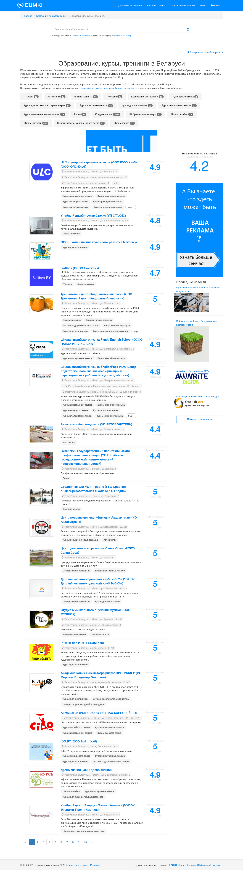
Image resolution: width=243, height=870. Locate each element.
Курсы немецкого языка (75, 201)
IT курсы (30, 97)
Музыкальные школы (74, 634)
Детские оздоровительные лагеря (81, 325)
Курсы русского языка (109, 732)
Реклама (95, 865)
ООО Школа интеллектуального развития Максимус (99, 242)
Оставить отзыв (156, 5)
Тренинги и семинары (146, 114)
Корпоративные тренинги (146, 97)
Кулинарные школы (185, 97)
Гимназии (114, 97)
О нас (181, 865)
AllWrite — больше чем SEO (192, 371)
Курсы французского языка (107, 201)
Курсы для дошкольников (96, 105)
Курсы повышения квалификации (44, 114)
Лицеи (79, 114)
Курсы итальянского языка (108, 207)
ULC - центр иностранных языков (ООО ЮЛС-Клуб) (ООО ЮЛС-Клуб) (99, 164)
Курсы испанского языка (110, 415)
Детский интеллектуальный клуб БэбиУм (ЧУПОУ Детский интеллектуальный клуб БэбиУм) (98, 581)
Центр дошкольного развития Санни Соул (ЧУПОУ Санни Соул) (98, 550)
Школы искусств (35, 123)
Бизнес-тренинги (85, 97)
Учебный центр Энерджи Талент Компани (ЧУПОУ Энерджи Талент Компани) (98, 807)
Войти (216, 5)
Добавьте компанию (82, 35)
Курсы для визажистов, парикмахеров (46, 105)
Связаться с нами (77, 865)
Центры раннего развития (76, 570)
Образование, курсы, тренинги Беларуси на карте (108, 88)
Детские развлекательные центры (111, 698)
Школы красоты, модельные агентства (80, 123)
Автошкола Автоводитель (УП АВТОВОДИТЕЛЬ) (96, 424)
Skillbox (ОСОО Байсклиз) (80, 268)
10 (85, 842)
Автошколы (55, 97)
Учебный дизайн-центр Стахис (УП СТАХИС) (93, 215)
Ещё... (116, 183)
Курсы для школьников (136, 105)
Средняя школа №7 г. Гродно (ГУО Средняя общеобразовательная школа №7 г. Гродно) (93, 488)
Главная (27, 15)
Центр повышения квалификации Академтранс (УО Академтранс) (99, 519)
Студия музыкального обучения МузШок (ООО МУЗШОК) (95, 612)
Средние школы (107, 114)
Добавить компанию (130, 5)
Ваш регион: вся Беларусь (205, 52)
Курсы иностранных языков (179, 105)
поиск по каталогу (123, 35)
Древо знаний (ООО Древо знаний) (86, 770)
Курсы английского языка (111, 196)
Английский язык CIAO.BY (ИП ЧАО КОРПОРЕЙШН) (99, 713)
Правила (191, 865)
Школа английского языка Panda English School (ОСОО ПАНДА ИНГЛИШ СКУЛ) (101, 341)
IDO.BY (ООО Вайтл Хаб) (79, 741)
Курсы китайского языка (76, 207)
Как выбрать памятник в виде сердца (198, 396)
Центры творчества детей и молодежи (83, 704)
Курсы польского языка (105, 410)
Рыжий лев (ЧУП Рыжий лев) (82, 643)
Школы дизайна (181, 114)
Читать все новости (201, 419)
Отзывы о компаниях (183, 5)
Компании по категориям (51, 15)
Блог (203, 5)
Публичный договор (209, 865)
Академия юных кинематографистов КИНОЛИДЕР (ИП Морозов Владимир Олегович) (101, 675)
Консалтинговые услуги (117, 325)
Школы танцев (124, 123)
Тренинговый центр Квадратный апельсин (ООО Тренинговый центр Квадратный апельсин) (96, 296)
